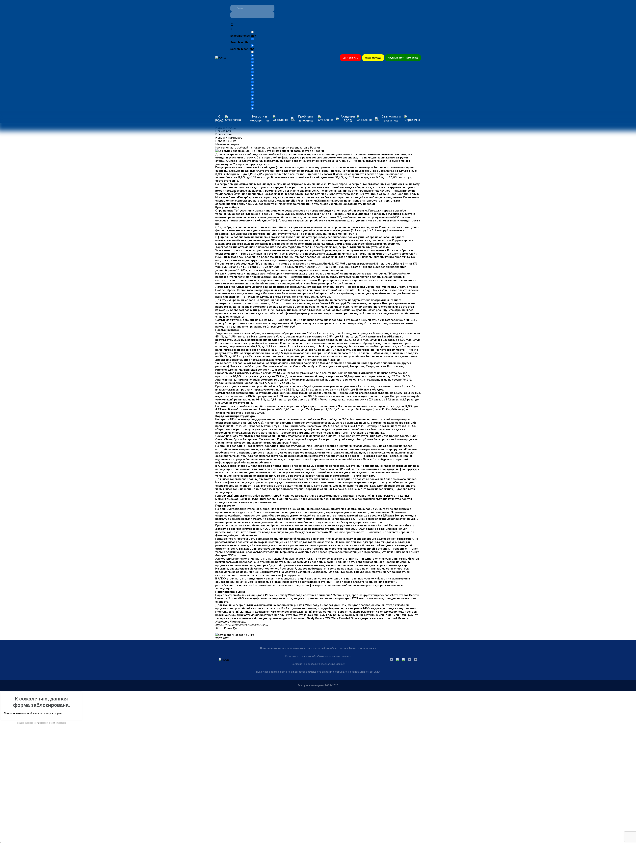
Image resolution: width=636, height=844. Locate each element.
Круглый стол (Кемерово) (403, 57)
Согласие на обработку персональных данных (318, 664)
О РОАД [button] (219, 118)
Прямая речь (223, 131)
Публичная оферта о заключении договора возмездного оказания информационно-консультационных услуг (318, 671)
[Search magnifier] (232, 25)
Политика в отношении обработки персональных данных (318, 656)
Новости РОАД (225, 127)
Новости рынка (225, 141)
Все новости (223, 124)
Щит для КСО (350, 57)
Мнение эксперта (227, 144)
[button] (266, 119)
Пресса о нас (224, 134)
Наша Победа (373, 57)
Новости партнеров (228, 137)
